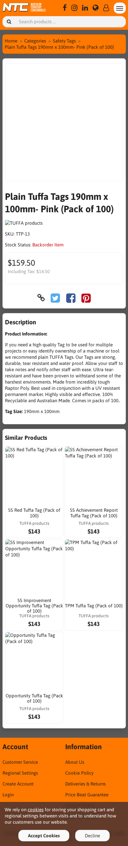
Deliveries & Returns (85, 783)
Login (8, 794)
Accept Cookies (44, 835)
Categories (35, 40)
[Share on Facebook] (70, 298)
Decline (92, 835)
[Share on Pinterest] (86, 298)
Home (11, 40)
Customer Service (20, 762)
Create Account (18, 783)
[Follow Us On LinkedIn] (85, 8)
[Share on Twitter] (55, 298)
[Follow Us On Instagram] (74, 8)
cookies (35, 809)
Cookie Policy (79, 773)
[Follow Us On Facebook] (65, 8)
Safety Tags (64, 40)
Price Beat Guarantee (86, 794)
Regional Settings (20, 773)
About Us (74, 762)
